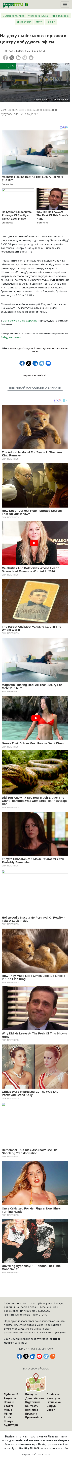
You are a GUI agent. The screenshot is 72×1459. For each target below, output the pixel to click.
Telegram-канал (11, 337)
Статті (39, 21)
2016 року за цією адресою (20, 320)
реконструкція (17, 348)
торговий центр (33, 348)
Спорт (51, 1409)
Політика (31, 1409)
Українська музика (38, 15)
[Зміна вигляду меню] (64, 4)
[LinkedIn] (18, 57)
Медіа (8, 1409)
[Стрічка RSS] (52, 1356)
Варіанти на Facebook (35, 375)
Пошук (8, 1421)
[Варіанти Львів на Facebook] (19, 1356)
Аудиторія (11, 1425)
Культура (53, 1398)
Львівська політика (13, 15)
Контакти (32, 1406)
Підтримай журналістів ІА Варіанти (35, 387)
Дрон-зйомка (34, 1398)
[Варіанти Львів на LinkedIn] (32, 1356)
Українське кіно (60, 15)
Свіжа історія (24, 21)
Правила (31, 1413)
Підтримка (32, 1402)
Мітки (8, 1413)
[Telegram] (24, 57)
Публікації (11, 1394)
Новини (51, 21)
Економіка (54, 1402)
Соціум (8, 66)
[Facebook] (5, 57)
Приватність (34, 1417)
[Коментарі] (31, 57)
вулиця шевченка (51, 348)
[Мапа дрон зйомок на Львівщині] (36, 1383)
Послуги (31, 1394)
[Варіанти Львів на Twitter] (26, 1356)
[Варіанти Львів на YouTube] (39, 1356)
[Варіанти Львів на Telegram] (46, 1356)
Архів (7, 1417)
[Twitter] (11, 57)
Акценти (10, 1398)
